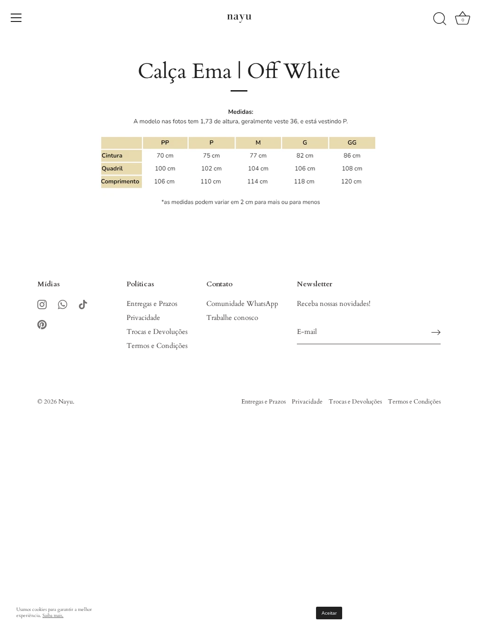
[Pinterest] (42, 323)
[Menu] (16, 17)
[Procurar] (439, 19)
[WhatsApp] (62, 303)
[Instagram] (42, 303)
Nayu (65, 401)
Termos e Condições (157, 345)
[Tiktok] (83, 303)
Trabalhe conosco (232, 317)
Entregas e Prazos (152, 303)
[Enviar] (436, 332)
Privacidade (143, 317)
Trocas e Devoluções (157, 331)
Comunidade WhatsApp (242, 303)
